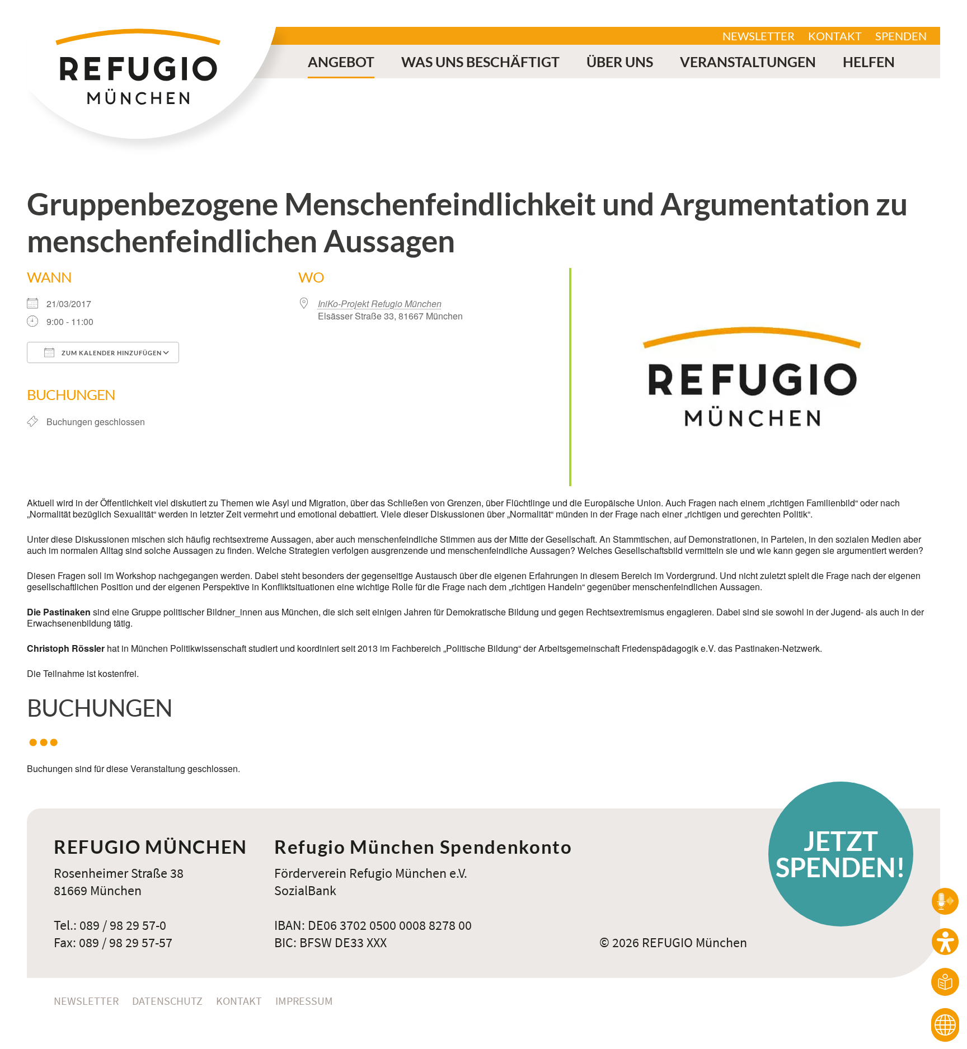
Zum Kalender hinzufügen (111, 352)
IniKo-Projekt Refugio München (380, 303)
